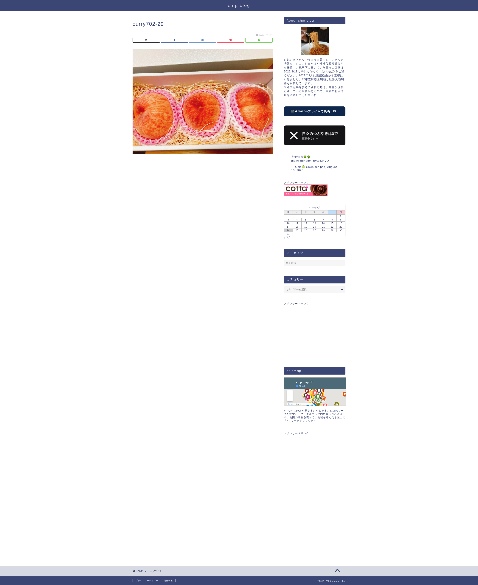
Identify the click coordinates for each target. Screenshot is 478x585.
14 (323, 223)
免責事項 (168, 580)
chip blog (239, 5)
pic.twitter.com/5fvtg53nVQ (310, 160)
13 (314, 223)
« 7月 (287, 237)
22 (332, 227)
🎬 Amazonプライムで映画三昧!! (314, 111)
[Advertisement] (314, 331)
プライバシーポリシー (147, 580)
